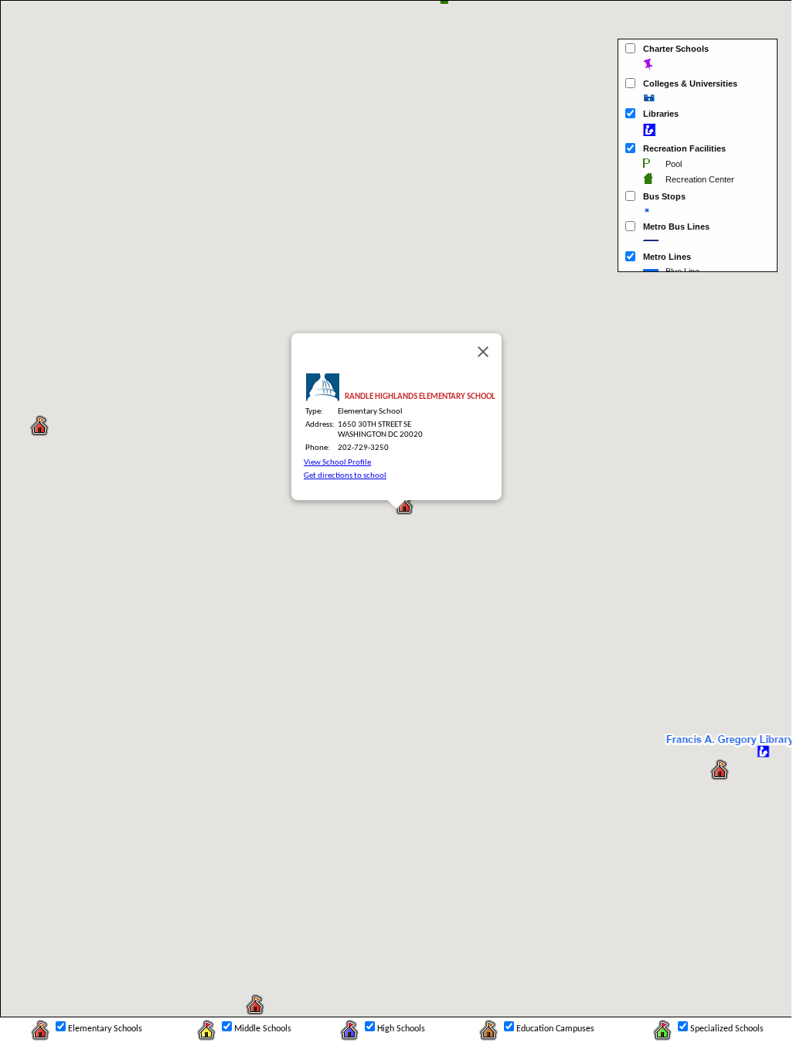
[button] (39, 426)
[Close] (483, 351)
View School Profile (337, 462)
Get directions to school (345, 476)
